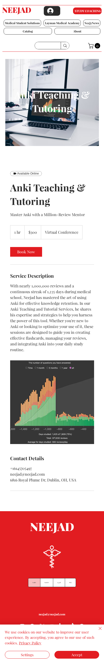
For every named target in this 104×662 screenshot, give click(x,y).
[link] (26, 252)
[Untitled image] (52, 402)
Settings (27, 654)
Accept (76, 654)
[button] (22, 23)
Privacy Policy (30, 642)
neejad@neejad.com (52, 614)
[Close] (97, 631)
